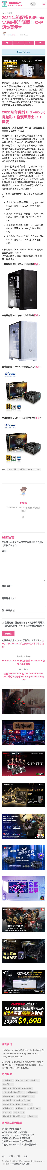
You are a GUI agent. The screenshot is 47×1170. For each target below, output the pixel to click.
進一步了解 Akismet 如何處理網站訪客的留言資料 (23, 643)
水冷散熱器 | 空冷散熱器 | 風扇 (16, 1100)
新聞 (10, 13)
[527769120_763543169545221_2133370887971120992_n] (23, 952)
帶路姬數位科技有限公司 (21, 1164)
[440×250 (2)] (23, 858)
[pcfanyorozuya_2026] (23, 734)
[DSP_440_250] (23, 890)
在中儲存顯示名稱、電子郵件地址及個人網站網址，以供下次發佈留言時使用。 (24, 624)
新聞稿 (22, 469)
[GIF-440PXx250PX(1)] (23, 1014)
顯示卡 (19, 1112)
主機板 (8, 1080)
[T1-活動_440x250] (23, 765)
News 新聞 (12, 469)
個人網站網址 (8, 610)
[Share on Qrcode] (29, 43)
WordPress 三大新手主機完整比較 (18, 1135)
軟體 (7, 1112)
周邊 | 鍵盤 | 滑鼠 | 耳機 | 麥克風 (17, 1088)
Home (4, 13)
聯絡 (25, 1156)
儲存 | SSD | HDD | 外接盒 (27, 1080)
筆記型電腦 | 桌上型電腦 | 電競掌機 (17, 1104)
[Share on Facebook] (7, 43)
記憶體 (20, 1108)
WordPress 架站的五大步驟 (14, 1132)
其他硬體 (7, 1084)
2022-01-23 (24, 35)
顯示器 (33, 1116)
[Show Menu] (44, 4)
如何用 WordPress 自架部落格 (16, 1138)
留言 (4, 551)
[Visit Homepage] (13, 4)
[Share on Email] (40, 43)
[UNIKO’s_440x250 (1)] (23, 796)
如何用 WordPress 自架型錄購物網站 (19, 1144)
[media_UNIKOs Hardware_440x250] (23, 921)
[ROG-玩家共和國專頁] (23, 702)
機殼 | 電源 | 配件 (25, 1096)
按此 (36, 264)
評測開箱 (34, 1108)
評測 (3, 1156)
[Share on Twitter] (18, 43)
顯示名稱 (7, 586)
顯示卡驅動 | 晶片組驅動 (14, 1116)
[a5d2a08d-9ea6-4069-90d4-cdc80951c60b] (23, 827)
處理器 (8, 1108)
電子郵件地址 (9, 598)
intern (12, 35)
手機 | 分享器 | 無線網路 (13, 1092)
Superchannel (33, 469)
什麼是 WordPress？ (11, 1129)
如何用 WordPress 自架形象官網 (17, 1141)
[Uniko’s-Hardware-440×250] (23, 983)
